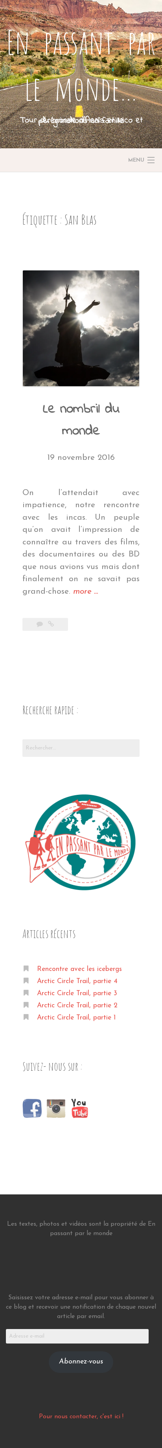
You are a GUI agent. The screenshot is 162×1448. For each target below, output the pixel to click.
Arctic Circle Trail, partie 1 (76, 1017)
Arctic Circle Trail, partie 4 (77, 981)
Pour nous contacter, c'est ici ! (81, 1417)
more (85, 592)
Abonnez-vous (81, 1361)
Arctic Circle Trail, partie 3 (77, 993)
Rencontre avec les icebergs (79, 969)
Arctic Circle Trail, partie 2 (77, 1005)
